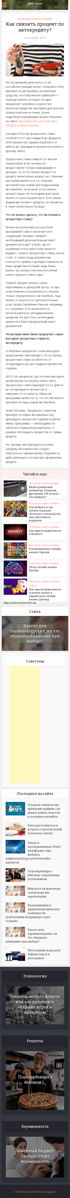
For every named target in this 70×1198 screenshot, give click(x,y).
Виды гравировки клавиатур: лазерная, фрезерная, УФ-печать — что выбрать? (45, 492)
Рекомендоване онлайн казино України (45, 550)
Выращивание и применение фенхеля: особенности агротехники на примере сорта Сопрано (33, 913)
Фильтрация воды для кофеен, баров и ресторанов (44, 954)
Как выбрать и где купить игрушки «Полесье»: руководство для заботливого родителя (45, 513)
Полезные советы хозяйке (35, 19)
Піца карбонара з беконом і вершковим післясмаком (44, 875)
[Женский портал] (35, 4)
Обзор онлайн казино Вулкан (43, 568)
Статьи (33, 585)
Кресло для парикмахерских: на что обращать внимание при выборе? (35, 633)
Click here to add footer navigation (35, 1191)
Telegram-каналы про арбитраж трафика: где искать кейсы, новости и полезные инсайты (44, 810)
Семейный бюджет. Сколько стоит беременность (35, 1156)
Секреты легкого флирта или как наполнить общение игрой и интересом (35, 1004)
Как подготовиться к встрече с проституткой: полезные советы (45, 829)
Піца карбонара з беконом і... (35, 1079)
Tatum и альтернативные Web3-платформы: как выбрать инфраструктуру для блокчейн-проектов (33, 852)
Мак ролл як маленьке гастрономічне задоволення (44, 892)
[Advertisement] (24, 724)
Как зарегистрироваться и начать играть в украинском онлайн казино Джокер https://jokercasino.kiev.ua (32, 596)
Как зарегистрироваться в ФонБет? (45, 532)
